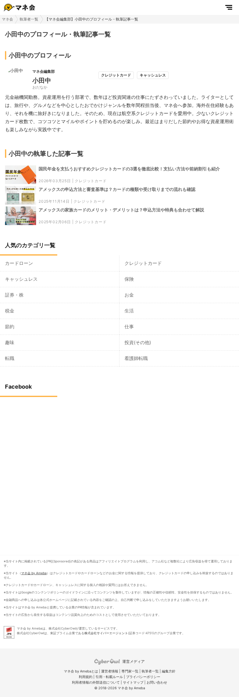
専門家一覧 (129, 671)
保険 (129, 279)
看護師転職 (136, 358)
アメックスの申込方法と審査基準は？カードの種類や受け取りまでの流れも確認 (117, 189)
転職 (9, 358)
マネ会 (7, 19)
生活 (129, 311)
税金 (9, 311)
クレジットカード (90, 181)
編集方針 (169, 671)
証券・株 (14, 295)
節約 (9, 327)
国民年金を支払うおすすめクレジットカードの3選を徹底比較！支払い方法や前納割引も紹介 (129, 168)
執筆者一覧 (29, 19)
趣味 (9, 342)
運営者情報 (109, 671)
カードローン (19, 263)
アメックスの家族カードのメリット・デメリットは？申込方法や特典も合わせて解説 (121, 209)
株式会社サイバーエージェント (106, 633)
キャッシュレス (21, 279)
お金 (129, 295)
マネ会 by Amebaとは (81, 671)
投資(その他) (137, 342)
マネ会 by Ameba (34, 573)
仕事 (129, 327)
